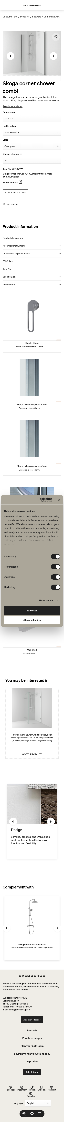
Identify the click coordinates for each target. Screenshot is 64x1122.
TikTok (32, 1089)
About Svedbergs (32, 1019)
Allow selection (32, 620)
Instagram (22, 1089)
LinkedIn (41, 1089)
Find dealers (12, 204)
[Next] (53, 56)
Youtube (31, 1096)
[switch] (55, 566)
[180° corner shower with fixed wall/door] (32, 723)
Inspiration (32, 1061)
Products (25, 16)
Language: (18, 1103)
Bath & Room (32, 1072)
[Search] (24, 1114)
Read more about (12, 106)
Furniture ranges (32, 1038)
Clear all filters (15, 192)
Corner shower (51, 16)
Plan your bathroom (32, 1046)
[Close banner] (59, 500)
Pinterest (52, 1089)
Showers (36, 16)
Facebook (10, 1089)
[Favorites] (32, 1114)
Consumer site (10, 16)
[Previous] (10, 56)
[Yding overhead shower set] (32, 928)
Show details (46, 600)
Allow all (32, 610)
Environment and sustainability (32, 1053)
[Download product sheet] (20, 183)
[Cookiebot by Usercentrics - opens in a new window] (39, 500)
